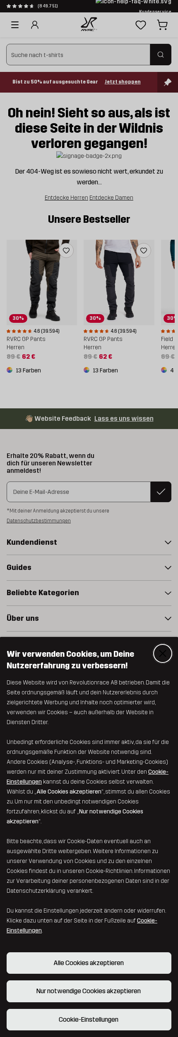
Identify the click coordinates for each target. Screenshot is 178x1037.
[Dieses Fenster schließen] (162, 653)
